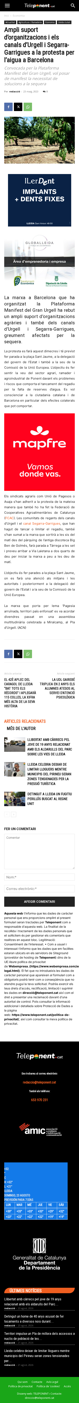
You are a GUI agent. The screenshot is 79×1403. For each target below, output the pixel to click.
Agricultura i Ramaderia (30, 22)
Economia (19, 15)
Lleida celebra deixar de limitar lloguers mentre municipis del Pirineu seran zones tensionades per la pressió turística (49, 774)
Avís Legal (52, 1382)
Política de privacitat (20, 1386)
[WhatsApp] (28, 107)
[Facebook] (8, 107)
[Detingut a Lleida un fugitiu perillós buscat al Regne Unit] (14, 799)
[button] (7, 5)
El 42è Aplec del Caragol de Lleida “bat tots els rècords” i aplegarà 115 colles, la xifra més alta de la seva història (20, 693)
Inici (6, 15)
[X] (18, 107)
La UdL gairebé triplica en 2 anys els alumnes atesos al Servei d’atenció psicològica (57, 688)
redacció (14, 91)
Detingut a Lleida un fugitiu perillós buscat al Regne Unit (49, 799)
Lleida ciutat (64, 22)
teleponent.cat (47, 992)
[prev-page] (6, 814)
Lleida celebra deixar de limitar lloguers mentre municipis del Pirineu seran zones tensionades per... (37, 1356)
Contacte (37, 1382)
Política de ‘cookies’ (48, 1386)
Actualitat (10, 22)
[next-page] (13, 814)
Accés (67, 1386)
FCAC (9, 518)
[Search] (73, 5)
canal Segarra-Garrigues (41, 523)
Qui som (22, 1382)
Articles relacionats (25, 721)
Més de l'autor (21, 728)
